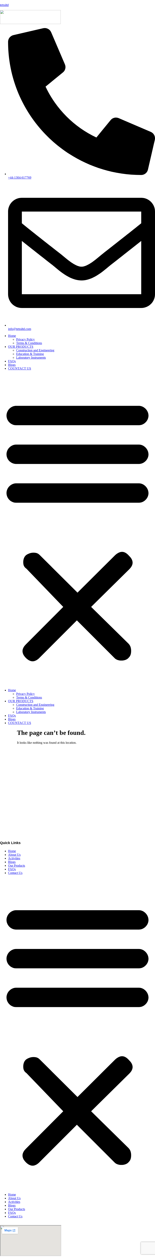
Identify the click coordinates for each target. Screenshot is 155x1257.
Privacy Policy (25, 339)
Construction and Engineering (35, 350)
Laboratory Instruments (31, 357)
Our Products (16, 865)
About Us (14, 854)
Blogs (12, 365)
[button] (77, 529)
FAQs (12, 361)
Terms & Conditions (29, 343)
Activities (14, 858)
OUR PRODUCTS (20, 346)
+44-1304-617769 (11, 768)
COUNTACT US (19, 368)
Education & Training (30, 354)
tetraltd (4, 5)
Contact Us (15, 873)
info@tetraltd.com (11, 795)
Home (12, 335)
